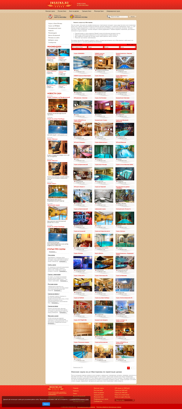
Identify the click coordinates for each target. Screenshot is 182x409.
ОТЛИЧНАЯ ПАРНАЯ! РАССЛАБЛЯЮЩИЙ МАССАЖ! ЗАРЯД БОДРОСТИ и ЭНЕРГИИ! (57, 244)
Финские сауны (99, 388)
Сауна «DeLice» (52, 139)
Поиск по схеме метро (122, 395)
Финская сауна (50, 11)
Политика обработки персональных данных (108, 407)
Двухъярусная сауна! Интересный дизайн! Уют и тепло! (56, 222)
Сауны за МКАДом (54, 26)
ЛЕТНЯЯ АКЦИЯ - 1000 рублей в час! (57, 135)
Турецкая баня (86, 11)
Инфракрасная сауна (113, 11)
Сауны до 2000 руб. (121, 390)
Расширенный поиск (54, 28)
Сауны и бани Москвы (55, 23)
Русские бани (98, 390)
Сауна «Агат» (51, 183)
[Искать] (133, 400)
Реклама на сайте (53, 37)
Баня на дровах (74, 11)
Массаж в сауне (53, 316)
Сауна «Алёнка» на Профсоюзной (58, 97)
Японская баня (99, 11)
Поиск (75, 393)
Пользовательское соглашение (86, 407)
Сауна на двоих (53, 306)
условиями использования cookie (79, 399)
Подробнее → (53, 251)
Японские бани (99, 397)
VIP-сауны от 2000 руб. (122, 388)
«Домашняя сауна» (53, 205)
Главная (75, 388)
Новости (50, 30)
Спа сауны (51, 255)
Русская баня (62, 11)
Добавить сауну (53, 40)
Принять (46, 404)
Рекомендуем (52, 33)
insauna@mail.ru (52, 394)
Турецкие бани (98, 395)
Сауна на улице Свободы (55, 119)
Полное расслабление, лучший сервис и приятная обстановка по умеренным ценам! (58, 178)
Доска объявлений (54, 35)
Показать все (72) (78, 367)
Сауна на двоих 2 (53, 294)
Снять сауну (52, 265)
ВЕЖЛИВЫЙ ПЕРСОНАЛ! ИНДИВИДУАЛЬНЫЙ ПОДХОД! (55, 200)
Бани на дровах (99, 392)
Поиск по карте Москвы (122, 397)
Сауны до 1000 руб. (121, 392)
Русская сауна (52, 284)
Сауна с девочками (54, 274)
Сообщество (52, 42)
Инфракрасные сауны (101, 399)
